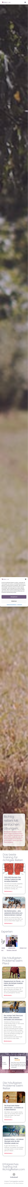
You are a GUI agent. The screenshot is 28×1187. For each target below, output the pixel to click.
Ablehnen (14, 601)
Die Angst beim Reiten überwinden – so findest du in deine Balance (13, 1107)
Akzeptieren (14, 597)
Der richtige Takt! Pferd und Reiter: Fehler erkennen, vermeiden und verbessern (13, 1017)
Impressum (19, 604)
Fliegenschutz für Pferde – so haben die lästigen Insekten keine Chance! (14, 983)
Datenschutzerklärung (12, 604)
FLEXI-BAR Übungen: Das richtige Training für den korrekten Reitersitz (12, 879)
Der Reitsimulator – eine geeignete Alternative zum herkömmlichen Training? (13, 913)
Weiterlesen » (8, 891)
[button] (25, 579)
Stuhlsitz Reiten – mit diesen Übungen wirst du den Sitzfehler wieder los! (14, 1141)
